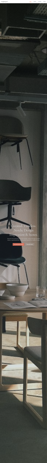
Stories (39, 1)
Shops (35, 1)
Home (30, 1)
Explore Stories (30, 244)
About (44, 1)
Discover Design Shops (18, 244)
